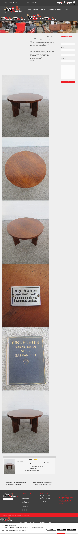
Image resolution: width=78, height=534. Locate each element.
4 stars (51, 462)
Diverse (66, 495)
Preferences (51, 529)
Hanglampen (67, 497)
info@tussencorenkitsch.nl (19, 2)
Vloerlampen (66, 501)
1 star (43, 462)
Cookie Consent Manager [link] (6, 525)
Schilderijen (71, 498)
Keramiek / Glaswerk (62, 498)
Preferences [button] (24, 530)
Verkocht (69, 500)
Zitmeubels (62, 503)
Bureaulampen (61, 495)
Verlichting (61, 501)
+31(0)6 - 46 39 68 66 (8, 2)
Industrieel (71, 497)
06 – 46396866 (25, 506)
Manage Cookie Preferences (8, 499)
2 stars (45, 462)
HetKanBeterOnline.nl (25, 515)
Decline (61, 529)
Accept (71, 529)
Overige (67, 498)
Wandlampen (71, 501)
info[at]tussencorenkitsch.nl (28, 507)
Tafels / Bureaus (62, 500)
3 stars (48, 462)
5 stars (54, 462)
